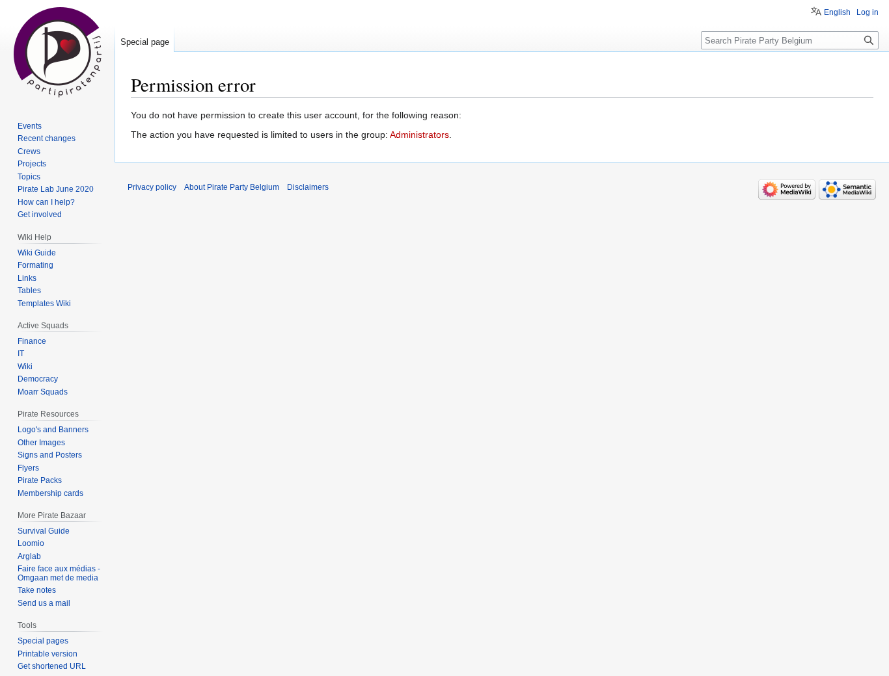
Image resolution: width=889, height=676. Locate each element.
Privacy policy (152, 187)
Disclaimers (308, 187)
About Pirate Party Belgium (231, 187)
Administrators (419, 134)
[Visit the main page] (57, 52)
